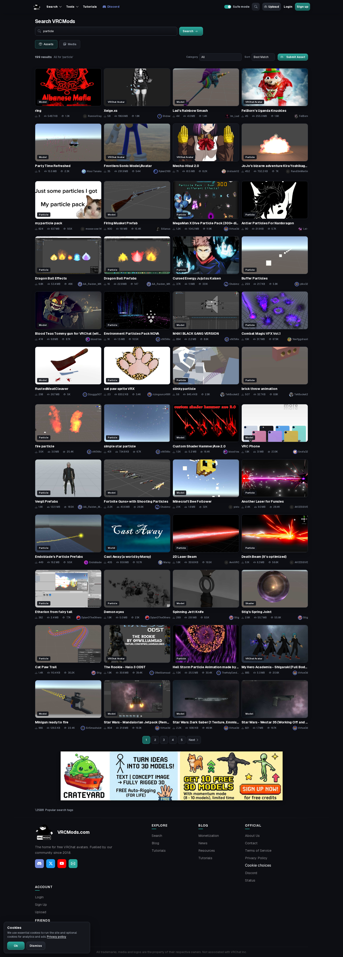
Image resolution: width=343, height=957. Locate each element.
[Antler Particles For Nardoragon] (275, 206)
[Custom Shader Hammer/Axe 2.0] (206, 429)
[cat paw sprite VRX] (137, 372)
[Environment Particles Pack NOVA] (137, 316)
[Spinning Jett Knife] (206, 595)
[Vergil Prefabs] (68, 484)
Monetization (208, 836)
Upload (273, 7)
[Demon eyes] (137, 595)
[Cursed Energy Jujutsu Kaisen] (206, 261)
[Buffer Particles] (275, 261)
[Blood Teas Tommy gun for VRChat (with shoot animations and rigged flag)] (68, 316)
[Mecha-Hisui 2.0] (206, 148)
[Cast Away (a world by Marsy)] (137, 539)
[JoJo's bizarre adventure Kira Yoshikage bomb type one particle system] (275, 148)
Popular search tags (59, 810)
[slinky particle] (206, 372)
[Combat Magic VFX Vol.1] (275, 316)
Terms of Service (258, 850)
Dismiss (36, 946)
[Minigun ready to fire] (68, 705)
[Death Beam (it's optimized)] (275, 539)
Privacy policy (56, 937)
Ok (16, 946)
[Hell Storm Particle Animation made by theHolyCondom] (206, 650)
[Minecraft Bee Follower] (206, 484)
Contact (251, 843)
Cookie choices (258, 865)
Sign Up (41, 905)
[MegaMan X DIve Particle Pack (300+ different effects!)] (206, 206)
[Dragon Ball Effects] (68, 261)
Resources (206, 850)
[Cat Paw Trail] (68, 650)
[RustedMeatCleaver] (68, 372)
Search (157, 836)
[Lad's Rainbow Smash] (206, 93)
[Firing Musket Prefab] (137, 206)
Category (192, 56)
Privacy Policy (256, 858)
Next (192, 740)
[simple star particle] (137, 429)
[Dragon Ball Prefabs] (137, 261)
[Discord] (39, 863)
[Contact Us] (73, 863)
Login (288, 7)
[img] (171, 776)
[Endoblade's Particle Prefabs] (68, 539)
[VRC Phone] (275, 429)
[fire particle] (68, 429)
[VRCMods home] (37, 7)
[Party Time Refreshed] (68, 148)
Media (72, 44)
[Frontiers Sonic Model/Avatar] (137, 148)
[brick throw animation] (275, 372)
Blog (155, 843)
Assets (48, 44)
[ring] (68, 93)
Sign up (302, 7)
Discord (113, 7)
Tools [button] (70, 7)
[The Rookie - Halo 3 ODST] (137, 650)
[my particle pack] (68, 206)
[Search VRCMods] (256, 7)
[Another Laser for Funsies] (275, 484)
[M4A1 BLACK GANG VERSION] (206, 316)
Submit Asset (295, 57)
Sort (247, 56)
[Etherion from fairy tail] (68, 595)
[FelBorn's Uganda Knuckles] (275, 93)
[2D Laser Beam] (206, 539)
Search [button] (51, 7)
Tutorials (90, 7)
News (202, 843)
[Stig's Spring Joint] (275, 595)
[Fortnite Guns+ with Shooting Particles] (137, 484)
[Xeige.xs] (137, 93)
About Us (252, 836)
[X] (50, 863)
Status (250, 880)
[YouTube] (61, 863)
